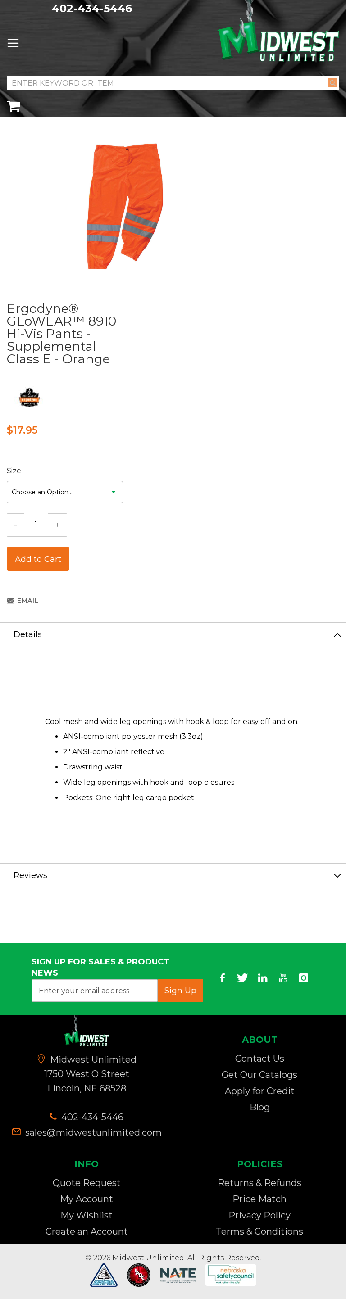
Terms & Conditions (259, 1231)
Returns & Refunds (259, 1182)
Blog (260, 1107)
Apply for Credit (260, 1091)
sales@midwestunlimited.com (93, 1132)
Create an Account (87, 1231)
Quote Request (87, 1182)
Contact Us (259, 1058)
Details (28, 634)
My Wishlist (86, 1215)
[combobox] (173, 83)
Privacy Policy (259, 1215)
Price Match (259, 1199)
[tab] (173, 634)
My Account (86, 1199)
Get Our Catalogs (259, 1074)
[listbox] (65, 492)
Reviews (30, 875)
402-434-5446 (92, 8)
